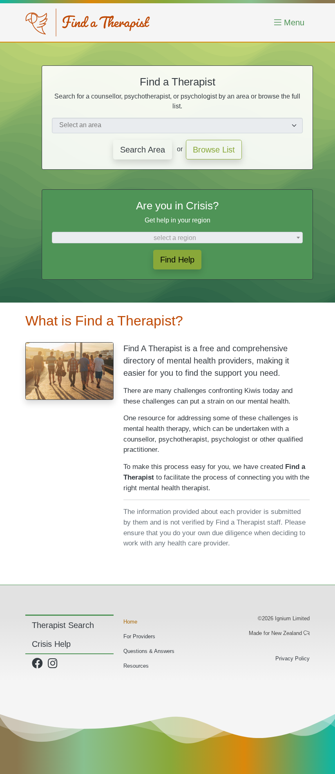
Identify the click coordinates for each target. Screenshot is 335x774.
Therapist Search (63, 625)
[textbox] (177, 238)
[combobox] (177, 125)
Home (130, 622)
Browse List (214, 149)
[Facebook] (39, 665)
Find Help (177, 259)
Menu (292, 22)
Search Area (142, 149)
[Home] (87, 22)
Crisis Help (51, 643)
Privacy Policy (292, 658)
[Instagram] (54, 665)
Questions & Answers (148, 651)
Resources (136, 666)
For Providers (139, 636)
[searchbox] (172, 125)
